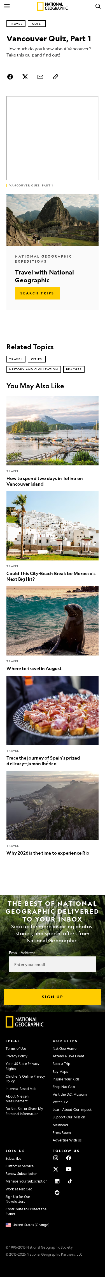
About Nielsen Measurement (17, 1098)
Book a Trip (62, 1063)
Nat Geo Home (64, 1048)
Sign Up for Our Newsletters (18, 1199)
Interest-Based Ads (21, 1088)
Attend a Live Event (69, 1056)
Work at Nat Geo (19, 1189)
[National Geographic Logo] (25, 1026)
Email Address (22, 952)
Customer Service (20, 1166)
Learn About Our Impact (72, 1109)
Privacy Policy (16, 1056)
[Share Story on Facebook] (10, 76)
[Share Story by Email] (40, 76)
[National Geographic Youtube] (68, 1169)
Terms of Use (16, 1048)
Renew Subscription (21, 1173)
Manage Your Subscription (26, 1181)
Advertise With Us (67, 1140)
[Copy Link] (55, 76)
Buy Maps (60, 1071)
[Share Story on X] (25, 76)
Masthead (60, 1125)
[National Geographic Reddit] (57, 1192)
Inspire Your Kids (66, 1079)
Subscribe (13, 1158)
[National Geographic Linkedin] (57, 1181)
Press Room (62, 1132)
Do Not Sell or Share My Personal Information (24, 1111)
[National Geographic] (52, 6)
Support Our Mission (69, 1117)
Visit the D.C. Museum (70, 1094)
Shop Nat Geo (64, 1086)
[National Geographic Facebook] (68, 1157)
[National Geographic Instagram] (55, 1157)
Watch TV (60, 1102)
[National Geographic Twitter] (55, 1169)
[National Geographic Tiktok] (70, 1181)
